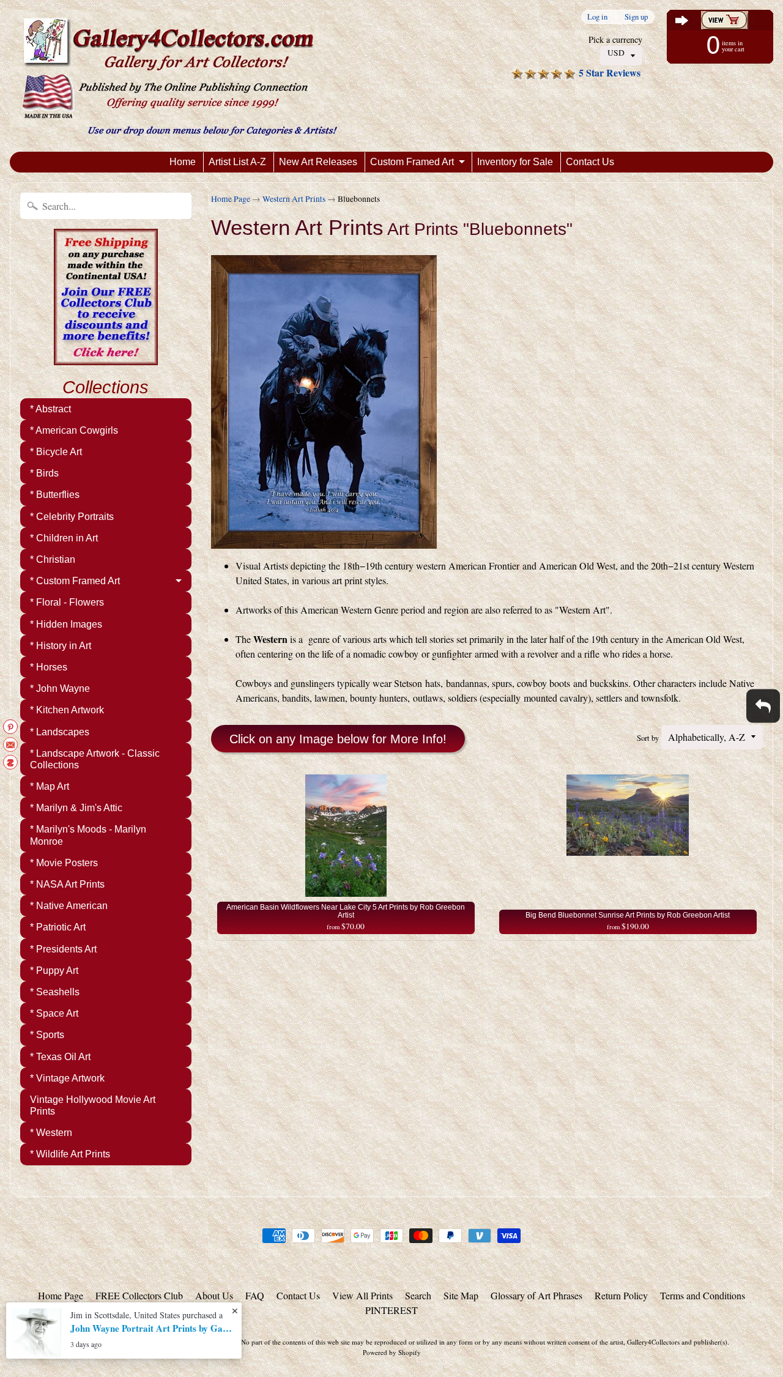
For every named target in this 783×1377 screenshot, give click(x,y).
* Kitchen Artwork (67, 710)
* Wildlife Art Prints (70, 1154)
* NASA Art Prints (67, 884)
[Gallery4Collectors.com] (179, 76)
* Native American (69, 905)
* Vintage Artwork (67, 1078)
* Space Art (54, 1013)
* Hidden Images (66, 624)
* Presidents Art (63, 949)
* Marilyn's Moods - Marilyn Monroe (88, 835)
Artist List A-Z (237, 162)
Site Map (460, 1295)
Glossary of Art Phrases (536, 1295)
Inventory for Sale (515, 162)
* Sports (47, 1035)
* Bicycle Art (56, 452)
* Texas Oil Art (60, 1057)
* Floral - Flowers (67, 602)
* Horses (48, 667)
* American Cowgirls (74, 430)
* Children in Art (64, 538)
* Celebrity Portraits (72, 516)
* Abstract (50, 409)
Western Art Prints (293, 198)
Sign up (636, 17)
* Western (51, 1132)
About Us (214, 1295)
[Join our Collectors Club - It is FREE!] (106, 358)
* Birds (44, 473)
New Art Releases (318, 162)
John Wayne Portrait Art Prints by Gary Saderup (153, 1328)
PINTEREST (391, 1310)
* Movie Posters (64, 863)
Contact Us (590, 162)
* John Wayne (60, 688)
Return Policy (621, 1295)
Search (418, 1295)
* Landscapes (59, 732)
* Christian (52, 559)
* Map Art (49, 786)
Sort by (648, 737)
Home (182, 162)
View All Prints (362, 1295)
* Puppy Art (54, 970)
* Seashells (55, 992)
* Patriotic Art (58, 927)
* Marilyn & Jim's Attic (76, 808)
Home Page (230, 198)
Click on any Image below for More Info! (338, 739)
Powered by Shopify (392, 1352)
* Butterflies (55, 494)
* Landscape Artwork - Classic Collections (95, 759)
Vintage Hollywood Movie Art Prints (92, 1105)
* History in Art (60, 645)
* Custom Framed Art (75, 581)
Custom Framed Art (412, 162)
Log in (597, 17)
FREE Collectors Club (139, 1295)
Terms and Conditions (702, 1295)
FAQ (254, 1295)
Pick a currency (615, 39)
